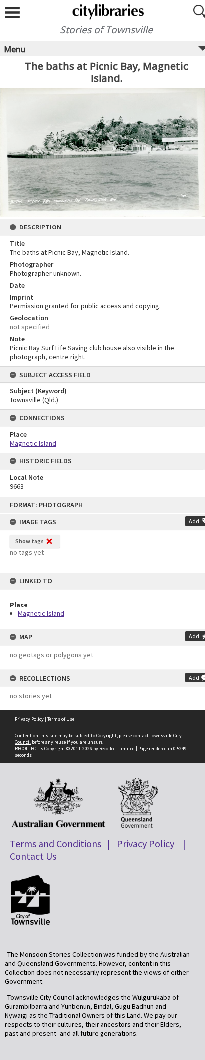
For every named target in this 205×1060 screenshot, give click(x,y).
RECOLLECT (26, 748)
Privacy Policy (29, 719)
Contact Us (33, 856)
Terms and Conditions (55, 843)
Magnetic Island (41, 613)
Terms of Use (60, 719)
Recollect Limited (117, 748)
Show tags (29, 541)
